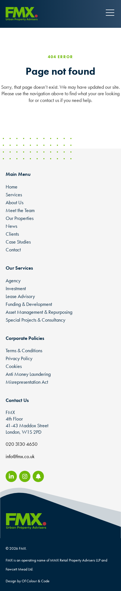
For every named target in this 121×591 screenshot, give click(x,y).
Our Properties (19, 218)
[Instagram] (24, 476)
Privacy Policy (19, 358)
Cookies (14, 366)
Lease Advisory (20, 296)
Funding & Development (29, 304)
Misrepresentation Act (27, 382)
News (11, 226)
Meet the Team (20, 210)
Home (11, 186)
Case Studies (18, 241)
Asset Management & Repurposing (39, 312)
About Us (14, 202)
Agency (13, 280)
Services (14, 194)
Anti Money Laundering (28, 374)
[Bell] (38, 476)
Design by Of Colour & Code (28, 580)
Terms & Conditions (24, 350)
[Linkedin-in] (11, 476)
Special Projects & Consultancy (35, 320)
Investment (16, 288)
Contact (13, 249)
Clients (12, 234)
